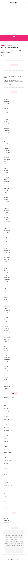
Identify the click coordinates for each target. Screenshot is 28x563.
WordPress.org (6, 522)
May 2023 (6, 141)
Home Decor (6, 463)
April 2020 (6, 217)
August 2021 (6, 188)
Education (6, 427)
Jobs (4, 466)
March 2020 (6, 219)
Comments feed (7, 520)
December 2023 (7, 126)
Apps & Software (7, 400)
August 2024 (6, 108)
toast (17, 549)
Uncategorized (7, 501)
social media (11, 547)
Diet (23, 533)
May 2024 (6, 115)
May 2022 (6, 168)
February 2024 (7, 121)
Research (5, 479)
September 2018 (7, 257)
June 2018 (6, 263)
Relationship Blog (7, 477)
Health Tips (6, 457)
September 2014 (7, 364)
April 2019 (5, 241)
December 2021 (7, 179)
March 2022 (6, 172)
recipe (22, 543)
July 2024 (5, 110)
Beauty (5, 405)
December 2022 (7, 152)
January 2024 (6, 123)
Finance (5, 438)
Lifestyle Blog (6, 468)
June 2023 (6, 139)
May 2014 (5, 372)
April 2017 (5, 295)
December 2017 (7, 277)
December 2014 (7, 357)
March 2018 (6, 270)
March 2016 (6, 324)
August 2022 (6, 161)
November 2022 (7, 155)
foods (21, 537)
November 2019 (7, 226)
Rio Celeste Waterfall (9, 48)
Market (5, 471)
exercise (20, 535)
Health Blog (6, 455)
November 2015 (7, 332)
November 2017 (7, 279)
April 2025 (6, 99)
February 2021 (6, 199)
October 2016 (6, 308)
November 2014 (7, 359)
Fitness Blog (6, 441)
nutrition (11, 543)
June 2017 (5, 290)
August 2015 (6, 339)
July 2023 (5, 137)
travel (21, 549)
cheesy (14, 533)
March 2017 (6, 297)
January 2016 (6, 328)
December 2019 (7, 223)
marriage (6, 543)
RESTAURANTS (6, 482)
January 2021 (6, 201)
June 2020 (6, 212)
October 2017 (6, 281)
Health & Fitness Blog (8, 452)
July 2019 (5, 235)
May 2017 (5, 292)
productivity (17, 543)
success (21, 547)
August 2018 (6, 259)
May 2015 (5, 346)
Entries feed (6, 518)
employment (8, 535)
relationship (8, 545)
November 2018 (7, 252)
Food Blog (6, 444)
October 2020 (6, 208)
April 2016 (5, 321)
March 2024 (6, 119)
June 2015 (6, 344)
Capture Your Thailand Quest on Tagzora (12, 68)
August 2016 (6, 312)
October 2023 (6, 130)
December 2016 (7, 304)
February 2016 (6, 326)
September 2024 (7, 106)
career (22, 531)
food (11, 537)
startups (16, 547)
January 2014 (6, 381)
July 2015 (5, 341)
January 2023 (6, 150)
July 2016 (5, 315)
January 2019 (6, 248)
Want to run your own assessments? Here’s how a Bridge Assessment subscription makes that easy (13, 81)
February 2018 (6, 272)
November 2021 (7, 181)
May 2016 (5, 319)
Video (5, 504)
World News (6, 507)
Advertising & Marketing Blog (9, 397)
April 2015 (5, 348)
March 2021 (6, 197)
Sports (5, 493)
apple (5, 531)
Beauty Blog (6, 408)
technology (12, 549)
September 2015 (7, 337)
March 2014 (6, 377)
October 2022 (6, 157)
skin (22, 545)
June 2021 (6, 190)
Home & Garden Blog (8, 460)
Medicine (5, 474)
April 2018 (5, 268)
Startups (5, 496)
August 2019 (6, 232)
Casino (5, 413)
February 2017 (6, 299)
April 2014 (5, 375)
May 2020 (6, 215)
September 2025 (7, 94)
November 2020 (7, 206)
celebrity (9, 533)
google (12, 539)
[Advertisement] (14, 20)
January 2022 (6, 177)
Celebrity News (6, 419)
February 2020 (7, 221)
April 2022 (6, 170)
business (18, 531)
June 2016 (6, 317)
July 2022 (5, 163)
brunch (13, 531)
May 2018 (5, 266)
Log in (5, 516)
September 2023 (7, 132)
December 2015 (7, 330)
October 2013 (6, 388)
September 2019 (7, 230)
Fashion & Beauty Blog (8, 433)
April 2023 (6, 143)
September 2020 (7, 210)
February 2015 (6, 352)
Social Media (6, 488)
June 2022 (6, 166)
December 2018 (7, 250)
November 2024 (7, 101)
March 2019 (6, 243)
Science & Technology (8, 485)
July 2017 (5, 288)
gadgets (7, 539)
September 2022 (7, 159)
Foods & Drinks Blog (7, 446)
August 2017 (6, 286)
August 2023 (6, 135)
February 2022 (7, 175)
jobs (17, 541)
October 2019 (6, 228)
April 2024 (6, 117)
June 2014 (6, 370)
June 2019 (6, 237)
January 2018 (6, 275)
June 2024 (6, 112)
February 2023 (7, 148)
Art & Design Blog (7, 402)
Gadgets (5, 449)
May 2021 (5, 192)
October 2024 (6, 103)
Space (5, 490)
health (7, 541)
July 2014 (5, 368)
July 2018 (5, 261)
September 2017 (7, 284)
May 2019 (5, 239)
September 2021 (7, 186)
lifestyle (21, 541)
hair (16, 539)
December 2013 (7, 384)
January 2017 (6, 301)
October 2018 (6, 255)
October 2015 (6, 335)
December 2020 (7, 203)
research (13, 545)
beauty (9, 531)
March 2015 (6, 350)
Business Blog (6, 411)
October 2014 (6, 361)
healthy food (12, 541)
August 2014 (6, 366)
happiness (20, 539)
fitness (7, 537)
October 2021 (6, 183)
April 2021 (5, 195)
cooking (18, 533)
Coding (5, 422)
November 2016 (7, 306)
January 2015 (6, 355)
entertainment (14, 535)
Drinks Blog (6, 424)
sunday (7, 549)
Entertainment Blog (8, 430)
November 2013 (7, 386)
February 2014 (6, 379)
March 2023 (6, 146)
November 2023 (7, 128)
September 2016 (7, 310)
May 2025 (6, 97)
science (18, 545)
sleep (6, 547)
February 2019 (6, 246)
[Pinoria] (14, 2)
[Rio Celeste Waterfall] (2, 55)
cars (5, 533)
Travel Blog (3, 45)
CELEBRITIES (6, 416)
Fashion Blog (6, 435)
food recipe (16, 537)
